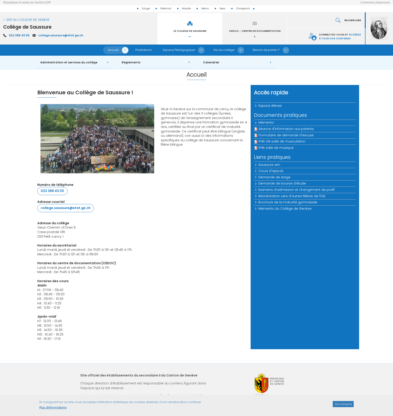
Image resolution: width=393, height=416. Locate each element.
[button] (125, 50)
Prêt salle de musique (276, 147)
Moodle (186, 8)
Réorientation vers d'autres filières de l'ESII (292, 196)
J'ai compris (343, 404)
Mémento (266, 122)
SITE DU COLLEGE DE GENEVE (27, 19)
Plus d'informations (53, 407)
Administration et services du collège (68, 62)
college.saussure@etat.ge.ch (60, 35)
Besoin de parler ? (266, 50)
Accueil (113, 50)
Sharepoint (243, 8)
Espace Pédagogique (179, 50)
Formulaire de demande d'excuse (286, 135)
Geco (222, 8)
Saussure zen (269, 164)
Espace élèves (270, 105)
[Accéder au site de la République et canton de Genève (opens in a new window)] (269, 384)
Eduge (146, 8)
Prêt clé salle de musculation (282, 141)
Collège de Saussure (27, 27)
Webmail (165, 8)
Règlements (131, 62)
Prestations (143, 50)
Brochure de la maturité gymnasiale (288, 202)
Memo (205, 8)
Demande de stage (274, 177)
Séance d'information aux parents (286, 129)
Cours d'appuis (271, 171)
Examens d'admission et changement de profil (296, 189)
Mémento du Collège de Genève (285, 208)
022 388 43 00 (19, 35)
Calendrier (211, 62)
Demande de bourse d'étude (282, 183)
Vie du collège (223, 50)
